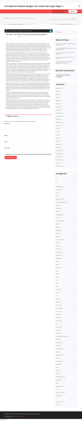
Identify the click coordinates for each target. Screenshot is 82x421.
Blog (57, 196)
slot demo (58, 339)
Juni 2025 (58, 131)
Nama (6, 135)
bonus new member (60, 199)
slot (57, 323)
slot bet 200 (58, 330)
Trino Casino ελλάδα (60, 392)
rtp (56, 295)
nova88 (57, 277)
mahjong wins (59, 258)
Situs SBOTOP (59, 314)
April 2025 (58, 138)
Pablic (57, 280)
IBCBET (57, 224)
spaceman (58, 373)
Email (6, 141)
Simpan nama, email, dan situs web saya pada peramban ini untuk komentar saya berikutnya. (29, 154)
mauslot (57, 261)
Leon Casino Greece (60, 239)
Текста (57, 404)
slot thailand (58, 364)
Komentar (7, 123)
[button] (65, 11)
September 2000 (60, 166)
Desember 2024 (59, 150)
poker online (29, 30)
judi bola (58, 233)
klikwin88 (58, 236)
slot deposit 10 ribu (60, 348)
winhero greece (59, 401)
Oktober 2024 (59, 156)
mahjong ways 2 (59, 255)
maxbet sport (59, 267)
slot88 (57, 370)
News (57, 274)
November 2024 (59, 153)
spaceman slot (59, 380)
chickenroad (58, 208)
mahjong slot (59, 249)
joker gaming (59, 230)
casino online (59, 205)
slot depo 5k (58, 345)
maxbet (57, 264)
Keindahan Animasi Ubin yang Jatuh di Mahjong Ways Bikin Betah (64, 62)
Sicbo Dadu (58, 311)
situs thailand (59, 320)
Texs (57, 389)
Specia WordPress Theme (17, 416)
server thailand (59, 308)
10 (56, 180)
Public (57, 286)
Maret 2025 (58, 141)
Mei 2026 (58, 97)
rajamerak (58, 289)
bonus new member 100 (61, 202)
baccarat (58, 193)
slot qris (58, 358)
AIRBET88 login (59, 186)
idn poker (74, 18)
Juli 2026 (58, 91)
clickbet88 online (59, 214)
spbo (57, 383)
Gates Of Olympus (60, 221)
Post (57, 283)
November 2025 (59, 116)
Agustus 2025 (59, 125)
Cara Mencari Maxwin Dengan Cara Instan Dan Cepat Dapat (33, 6)
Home (68, 18)
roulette (58, 292)
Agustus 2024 (59, 163)
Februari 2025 (59, 144)
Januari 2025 (58, 147)
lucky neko (58, 242)
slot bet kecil (59, 333)
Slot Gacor (58, 351)
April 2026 (58, 100)
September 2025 (60, 122)
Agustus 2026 (59, 88)
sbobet (57, 298)
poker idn (25, 30)
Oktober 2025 (59, 119)
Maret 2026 (58, 103)
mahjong (58, 245)
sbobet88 (58, 302)
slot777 (57, 367)
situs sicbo (58, 317)
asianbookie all (59, 189)
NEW (57, 270)
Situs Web (6, 148)
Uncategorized (59, 395)
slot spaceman (59, 361)
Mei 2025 (58, 135)
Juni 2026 (58, 94)
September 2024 (60, 159)
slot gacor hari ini (59, 355)
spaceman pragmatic (60, 376)
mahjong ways (59, 252)
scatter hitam (59, 305)
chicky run (58, 211)
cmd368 (57, 217)
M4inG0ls (8, 30)
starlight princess (60, 386)
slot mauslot (58, 32)
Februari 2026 (59, 106)
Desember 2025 (59, 113)
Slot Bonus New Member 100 (62, 336)
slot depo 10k (59, 342)
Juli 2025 (58, 128)
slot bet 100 (58, 327)
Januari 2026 (58, 110)
